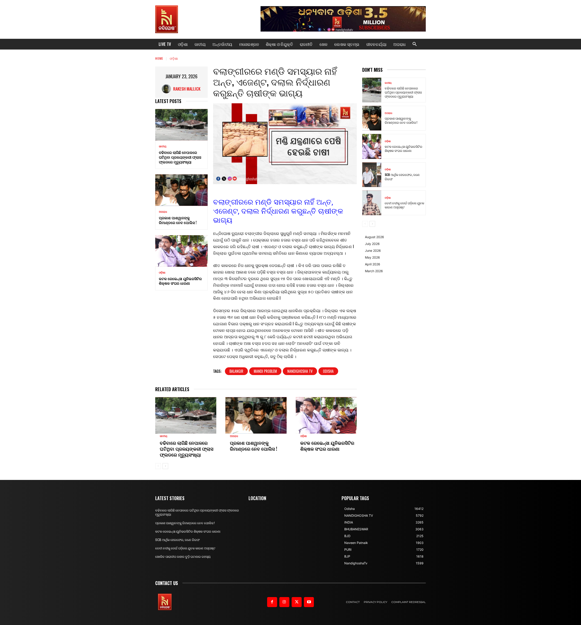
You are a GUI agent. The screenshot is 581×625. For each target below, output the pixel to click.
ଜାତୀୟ (162, 146)
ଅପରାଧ (163, 211)
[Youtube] (309, 602)
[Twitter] (297, 602)
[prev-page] (158, 466)
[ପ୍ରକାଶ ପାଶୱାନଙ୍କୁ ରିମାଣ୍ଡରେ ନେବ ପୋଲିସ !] (181, 190)
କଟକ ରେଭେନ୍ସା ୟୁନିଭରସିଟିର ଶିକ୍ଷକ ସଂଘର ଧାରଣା (180, 281)
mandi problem (265, 371)
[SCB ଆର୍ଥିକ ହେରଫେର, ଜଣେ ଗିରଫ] (371, 174)
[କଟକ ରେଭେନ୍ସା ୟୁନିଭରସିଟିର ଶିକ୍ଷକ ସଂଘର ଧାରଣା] (181, 251)
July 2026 (372, 244)
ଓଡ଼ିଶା (174, 58)
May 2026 (372, 257)
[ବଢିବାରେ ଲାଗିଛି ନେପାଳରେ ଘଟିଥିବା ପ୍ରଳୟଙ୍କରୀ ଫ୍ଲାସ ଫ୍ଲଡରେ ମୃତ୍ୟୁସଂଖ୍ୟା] (181, 125)
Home (159, 58)
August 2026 (374, 237)
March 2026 (374, 271)
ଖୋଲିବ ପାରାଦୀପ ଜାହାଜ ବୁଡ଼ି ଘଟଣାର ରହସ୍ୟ (183, 556)
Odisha (328, 371)
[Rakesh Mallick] (167, 88)
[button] (414, 44)
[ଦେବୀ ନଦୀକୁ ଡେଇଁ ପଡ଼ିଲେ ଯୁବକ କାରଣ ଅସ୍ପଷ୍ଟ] (371, 202)
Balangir (236, 371)
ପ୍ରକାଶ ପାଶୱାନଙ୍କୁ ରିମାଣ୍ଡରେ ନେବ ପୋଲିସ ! (178, 220)
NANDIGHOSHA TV (300, 371)
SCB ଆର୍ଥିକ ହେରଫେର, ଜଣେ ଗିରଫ (402, 176)
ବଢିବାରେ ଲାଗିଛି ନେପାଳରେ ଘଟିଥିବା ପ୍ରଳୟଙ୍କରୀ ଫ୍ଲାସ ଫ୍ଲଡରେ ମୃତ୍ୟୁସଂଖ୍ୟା (180, 157)
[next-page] (165, 466)
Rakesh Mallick (186, 89)
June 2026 (373, 250)
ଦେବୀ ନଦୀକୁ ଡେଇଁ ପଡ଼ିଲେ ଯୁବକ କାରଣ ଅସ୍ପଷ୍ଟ (404, 204)
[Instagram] (284, 602)
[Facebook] (272, 602)
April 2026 (372, 264)
